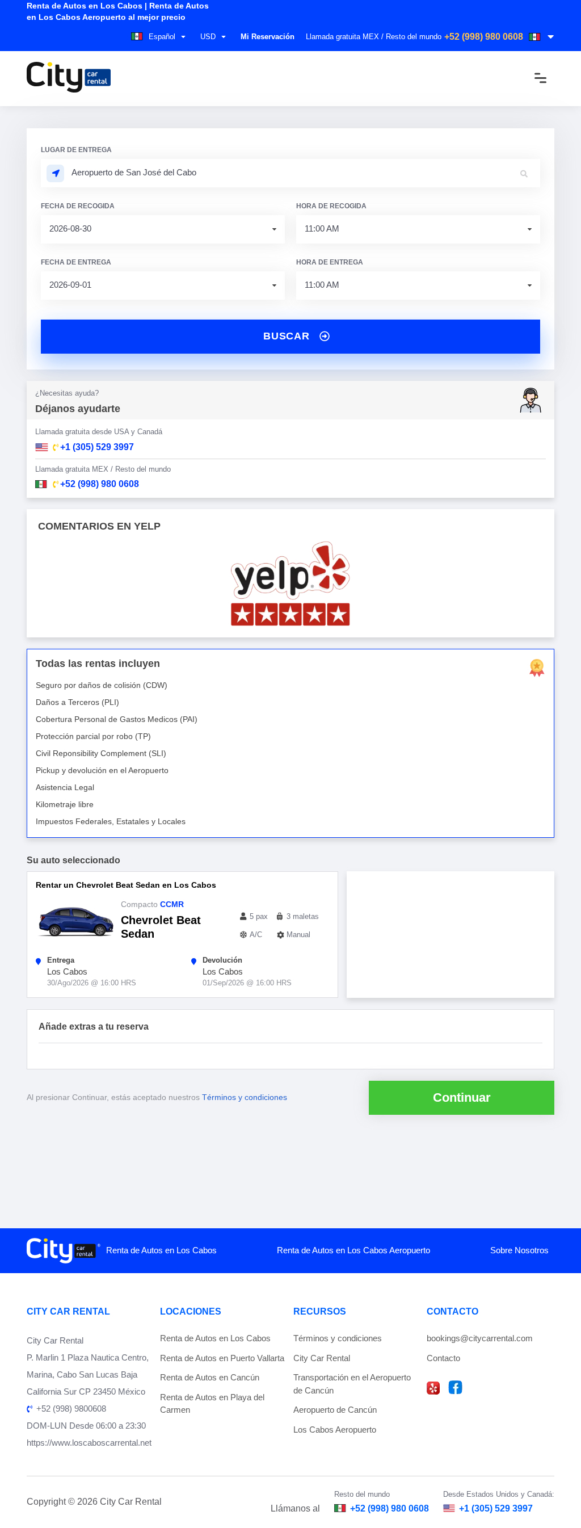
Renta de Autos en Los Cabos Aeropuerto (353, 1250)
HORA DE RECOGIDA (331, 206)
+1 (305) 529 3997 (496, 1508)
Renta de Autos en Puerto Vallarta (222, 1358)
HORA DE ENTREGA (329, 262)
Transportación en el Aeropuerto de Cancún (352, 1383)
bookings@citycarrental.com (480, 1338)
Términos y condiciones (244, 1097)
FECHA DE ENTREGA (76, 262)
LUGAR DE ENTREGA (76, 150)
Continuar (462, 1097)
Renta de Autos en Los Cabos (161, 1250)
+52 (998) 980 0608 (483, 36)
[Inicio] (69, 78)
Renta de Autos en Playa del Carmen (212, 1403)
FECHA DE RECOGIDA (78, 206)
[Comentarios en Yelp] (290, 584)
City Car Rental (321, 1358)
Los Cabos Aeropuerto (334, 1429)
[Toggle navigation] (532, 78)
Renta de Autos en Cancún (209, 1377)
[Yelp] (433, 1388)
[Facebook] (455, 1387)
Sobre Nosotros (519, 1250)
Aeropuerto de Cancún (335, 1409)
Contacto (443, 1358)
